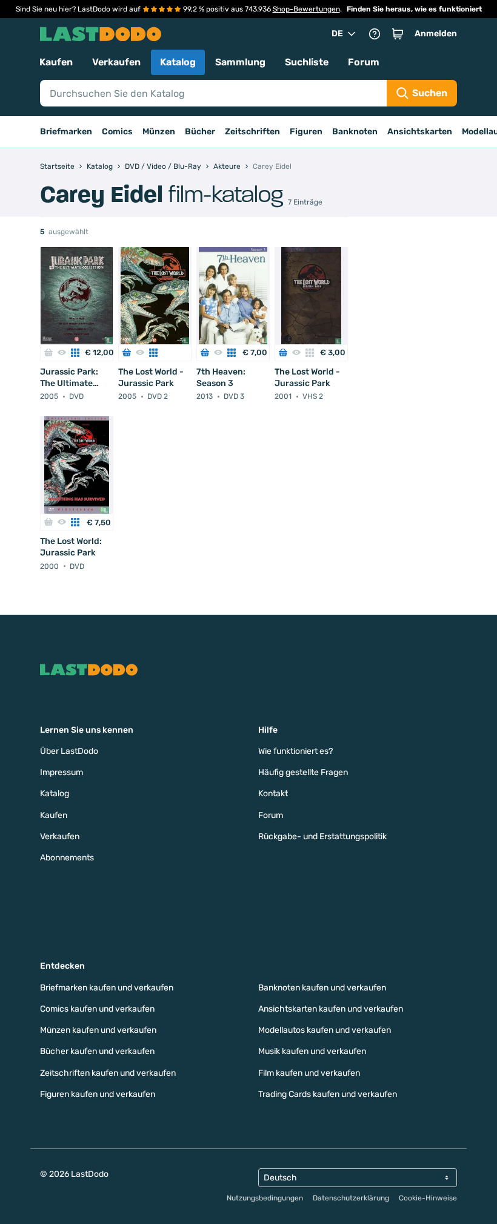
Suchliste (307, 62)
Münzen (158, 131)
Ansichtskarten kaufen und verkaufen (330, 1009)
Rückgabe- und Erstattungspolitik (322, 836)
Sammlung (240, 62)
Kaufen (56, 62)
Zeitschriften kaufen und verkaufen (108, 1073)
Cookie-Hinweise (428, 1198)
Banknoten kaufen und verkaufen (322, 988)
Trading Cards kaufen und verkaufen (327, 1094)
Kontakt (273, 793)
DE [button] (337, 33)
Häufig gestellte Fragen (303, 772)
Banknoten (355, 131)
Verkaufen (116, 62)
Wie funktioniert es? (295, 751)
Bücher (200, 131)
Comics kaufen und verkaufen (97, 1009)
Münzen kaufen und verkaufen (98, 1030)
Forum (363, 62)
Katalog (178, 62)
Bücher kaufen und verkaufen (97, 1051)
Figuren (306, 131)
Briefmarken (66, 131)
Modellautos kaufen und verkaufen (324, 1030)
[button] (398, 34)
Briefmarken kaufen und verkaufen (106, 988)
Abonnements (67, 858)
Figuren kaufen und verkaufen (97, 1094)
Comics (117, 131)
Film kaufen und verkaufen (309, 1073)
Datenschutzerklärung (351, 1198)
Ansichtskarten (419, 131)
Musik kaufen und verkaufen (312, 1051)
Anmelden (436, 33)
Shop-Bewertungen (306, 9)
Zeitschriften (252, 131)
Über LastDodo (69, 751)
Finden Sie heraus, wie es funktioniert (414, 9)
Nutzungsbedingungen (265, 1198)
